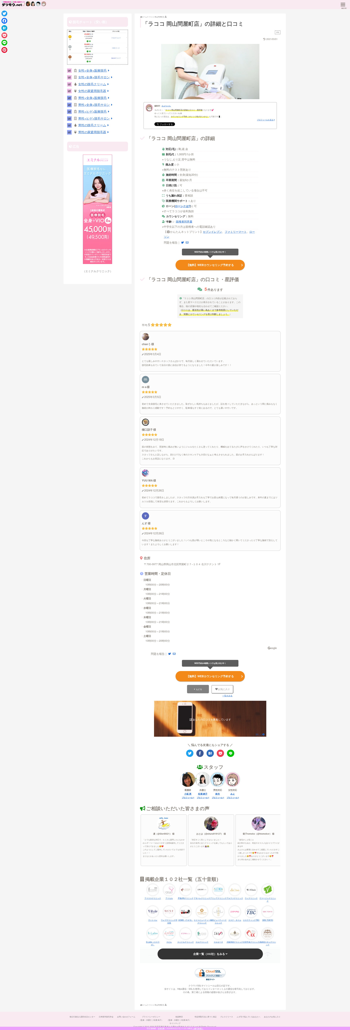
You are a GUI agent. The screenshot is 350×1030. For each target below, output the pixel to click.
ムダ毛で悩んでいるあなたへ (248, 1016)
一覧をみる (227, 695)
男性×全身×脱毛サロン (94, 104)
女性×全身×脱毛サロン (94, 77)
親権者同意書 (184, 221)
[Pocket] (4, 35)
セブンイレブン (212, 232)
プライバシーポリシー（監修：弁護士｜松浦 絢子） (151, 1018)
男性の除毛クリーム (92, 125)
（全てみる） (197, 1028)
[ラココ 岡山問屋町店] (210, 753)
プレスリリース (226, 1016)
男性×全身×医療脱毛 (92, 97)
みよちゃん (166, 105)
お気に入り (224, 689)
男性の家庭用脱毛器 (92, 132)
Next (266, 70)
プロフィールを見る (265, 119)
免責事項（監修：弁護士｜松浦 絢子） (179, 1018)
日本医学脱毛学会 (106, 1016)
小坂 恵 (187, 793)
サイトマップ (175, 1023)
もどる (199, 689)
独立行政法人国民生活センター (82, 1016)
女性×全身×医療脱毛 (92, 70)
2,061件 (161, 1028)
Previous (155, 70)
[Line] (4, 42)
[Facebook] (4, 20)
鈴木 (217, 793)
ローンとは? (182, 206)
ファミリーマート (236, 232)
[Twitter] (4, 13)
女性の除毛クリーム (92, 84)
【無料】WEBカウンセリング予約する (210, 265)
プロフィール (187, 797)
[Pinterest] (4, 50)
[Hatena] (4, 28)
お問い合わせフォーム (126, 1016)
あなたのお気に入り (272, 1016)
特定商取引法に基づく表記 (206, 1016)
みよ (232, 793)
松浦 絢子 (202, 793)
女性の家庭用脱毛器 (92, 90)
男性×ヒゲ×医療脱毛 (92, 111)
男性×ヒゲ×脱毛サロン (94, 118)
